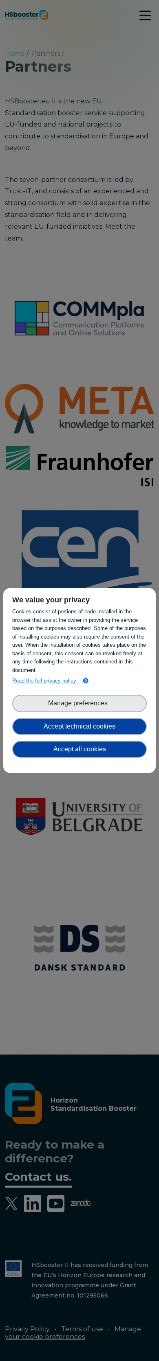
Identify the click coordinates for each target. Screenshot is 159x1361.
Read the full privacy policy (46, 681)
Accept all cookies (79, 749)
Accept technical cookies (79, 726)
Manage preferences (79, 703)
